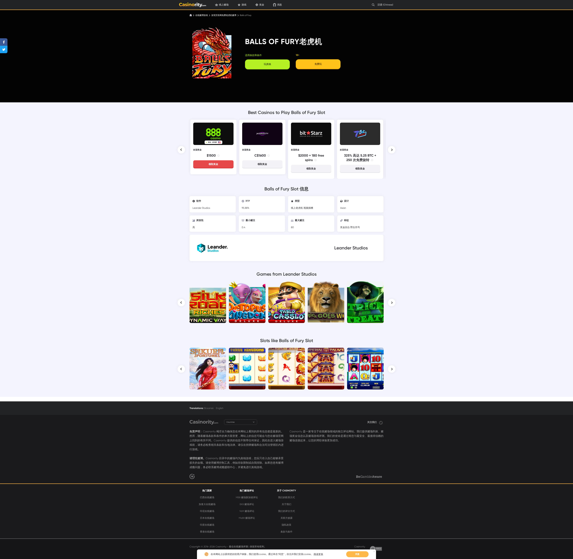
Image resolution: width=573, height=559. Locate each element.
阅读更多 (318, 554)
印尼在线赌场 (207, 511)
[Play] (207, 302)
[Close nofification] (374, 551)
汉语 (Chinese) (385, 4)
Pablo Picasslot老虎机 (287, 285)
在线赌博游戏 (201, 15)
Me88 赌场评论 (247, 518)
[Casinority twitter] (381, 422)
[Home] (191, 15)
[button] (181, 149)
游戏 (244, 4)
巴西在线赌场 (207, 497)
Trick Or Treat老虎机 (365, 285)
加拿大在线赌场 (207, 504)
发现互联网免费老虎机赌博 (223, 15)
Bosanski (209, 408)
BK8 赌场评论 (247, 504)
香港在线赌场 (207, 531)
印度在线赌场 (207, 524)
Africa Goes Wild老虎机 (326, 285)
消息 (279, 4)
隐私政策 (286, 524)
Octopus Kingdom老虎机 (247, 285)
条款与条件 (286, 531)
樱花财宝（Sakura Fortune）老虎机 (208, 353)
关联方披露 (286, 518)
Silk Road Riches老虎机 (207, 285)
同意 (357, 554)
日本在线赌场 (207, 518)
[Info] (218, 155)
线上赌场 (224, 4)
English (219, 408)
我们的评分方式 (286, 511)
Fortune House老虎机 (286, 352)
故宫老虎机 (326, 352)
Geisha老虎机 (365, 352)
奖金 (261, 4)
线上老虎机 (297, 207)
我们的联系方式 (286, 497)
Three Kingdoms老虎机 (247, 352)
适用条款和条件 (253, 55)
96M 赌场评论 (246, 511)
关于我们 (286, 504)
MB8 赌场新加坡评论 (247, 497)
